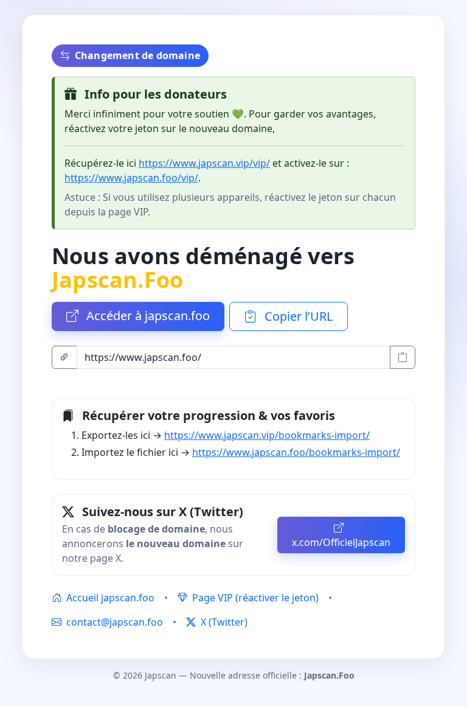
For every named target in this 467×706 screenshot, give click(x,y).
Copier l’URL (297, 316)
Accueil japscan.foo (109, 597)
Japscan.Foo (117, 279)
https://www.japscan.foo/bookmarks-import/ (296, 452)
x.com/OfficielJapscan (341, 542)
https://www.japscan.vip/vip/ (204, 163)
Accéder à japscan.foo (146, 315)
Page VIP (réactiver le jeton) (254, 597)
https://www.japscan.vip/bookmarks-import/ (267, 435)
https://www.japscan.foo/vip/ (131, 177)
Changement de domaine (137, 55)
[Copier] (402, 357)
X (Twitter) (222, 622)
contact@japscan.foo (114, 622)
